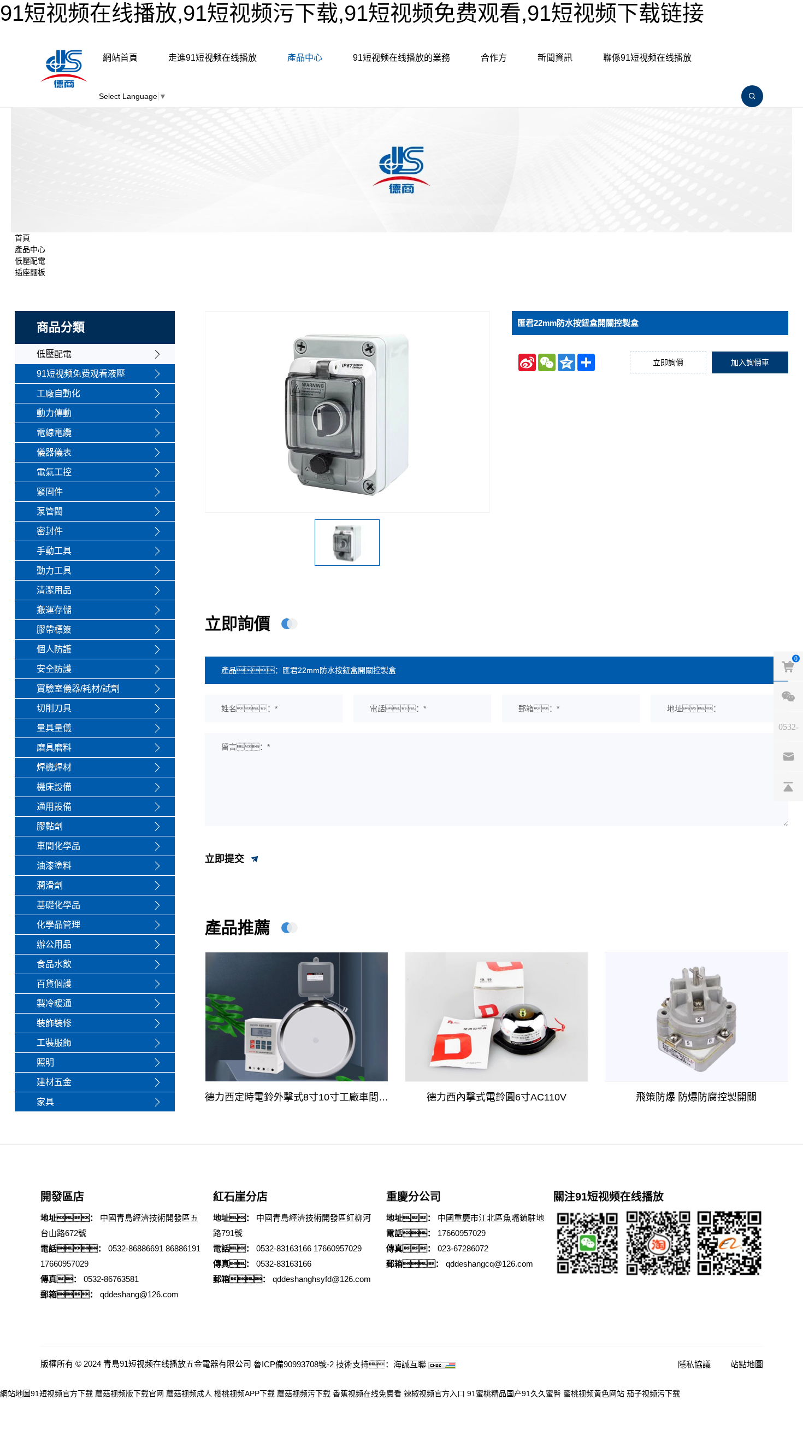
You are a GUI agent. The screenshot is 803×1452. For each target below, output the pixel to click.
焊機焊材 (54, 767)
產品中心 (304, 57)
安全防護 (54, 669)
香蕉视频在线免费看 (367, 1393)
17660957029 (64, 1263)
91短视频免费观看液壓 (81, 373)
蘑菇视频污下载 (303, 1393)
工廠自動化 (58, 393)
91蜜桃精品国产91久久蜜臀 (514, 1393)
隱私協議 (694, 1364)
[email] (788, 756)
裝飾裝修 (54, 1023)
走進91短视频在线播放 (212, 57)
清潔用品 (54, 590)
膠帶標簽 (54, 629)
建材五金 (54, 1082)
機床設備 (54, 787)
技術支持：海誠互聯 (381, 1364)
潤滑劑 (50, 885)
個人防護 (54, 649)
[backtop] (788, 786)
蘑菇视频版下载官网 (129, 1393)
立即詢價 (668, 362)
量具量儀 (54, 728)
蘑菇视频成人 (189, 1393)
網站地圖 (15, 1393)
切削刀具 (54, 708)
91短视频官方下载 (62, 1393)
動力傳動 (54, 413)
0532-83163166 (283, 1248)
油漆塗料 (54, 865)
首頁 (22, 237)
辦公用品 (54, 944)
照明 (45, 1062)
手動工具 (54, 550)
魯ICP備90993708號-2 (293, 1364)
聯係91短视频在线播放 (647, 57)
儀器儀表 (54, 452)
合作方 (494, 57)
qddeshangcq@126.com (489, 1263)
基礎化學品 (58, 905)
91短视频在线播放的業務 (401, 57)
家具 (45, 1101)
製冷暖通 (54, 1003)
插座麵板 (30, 272)
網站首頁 (120, 57)
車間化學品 (58, 846)
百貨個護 (54, 983)
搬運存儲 (54, 609)
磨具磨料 (54, 747)
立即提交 (226, 858)
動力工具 (54, 570)
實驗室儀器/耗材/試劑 (78, 688)
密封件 (50, 531)
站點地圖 (746, 1364)
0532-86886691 (135, 1248)
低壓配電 (30, 260)
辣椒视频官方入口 (434, 1393)
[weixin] (788, 696)
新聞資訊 (555, 57)
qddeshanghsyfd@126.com (322, 1279)
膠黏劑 (50, 826)
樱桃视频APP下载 (244, 1393)
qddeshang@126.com (139, 1294)
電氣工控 (54, 472)
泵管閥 (50, 511)
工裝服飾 (54, 1042)
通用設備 (54, 806)
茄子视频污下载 (653, 1393)
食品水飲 (54, 964)
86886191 (183, 1248)
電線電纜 (54, 432)
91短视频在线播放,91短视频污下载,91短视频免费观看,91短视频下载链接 (352, 13)
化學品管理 (58, 924)
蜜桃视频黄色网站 (593, 1393)
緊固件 (50, 491)
